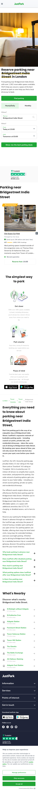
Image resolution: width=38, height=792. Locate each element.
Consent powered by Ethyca (26, 788)
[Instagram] (7, 727)
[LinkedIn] (16, 727)
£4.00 (20, 262)
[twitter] (12, 727)
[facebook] (3, 727)
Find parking (19, 98)
